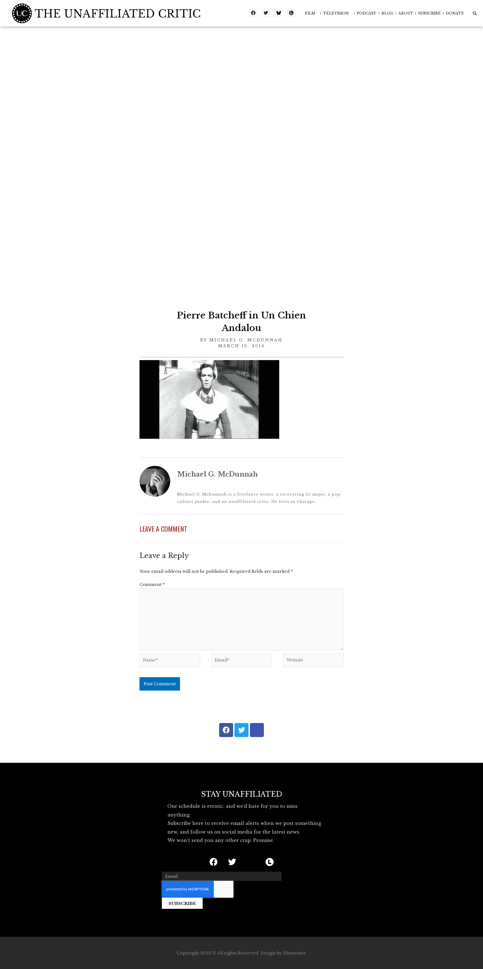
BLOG (387, 13)
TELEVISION (336, 13)
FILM (310, 13)
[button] (474, 13)
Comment (152, 584)
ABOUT (405, 13)
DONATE (455, 13)
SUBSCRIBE (429, 13)
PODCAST (367, 13)
